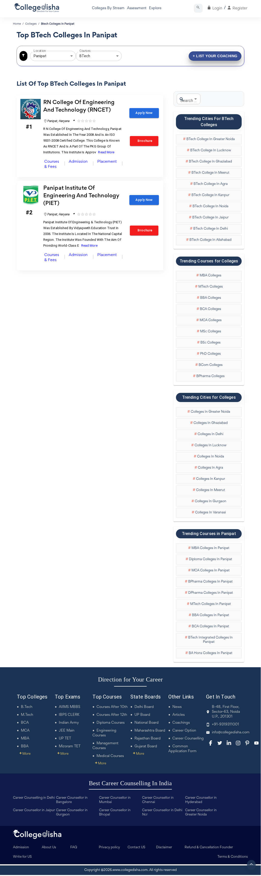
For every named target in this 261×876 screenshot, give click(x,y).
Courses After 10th (112, 707)
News (177, 707)
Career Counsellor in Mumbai (115, 800)
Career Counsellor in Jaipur (34, 810)
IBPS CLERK (69, 715)
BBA (25, 746)
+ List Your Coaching (215, 56)
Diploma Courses (111, 722)
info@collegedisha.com (231, 732)
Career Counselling (188, 738)
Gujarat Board (145, 746)
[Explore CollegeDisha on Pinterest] (247, 743)
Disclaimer (164, 847)
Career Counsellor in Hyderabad (201, 800)
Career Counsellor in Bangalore (72, 800)
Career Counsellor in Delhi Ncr (162, 812)
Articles (178, 715)
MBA (25, 738)
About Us (49, 847)
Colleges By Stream (108, 8)
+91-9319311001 (225, 724)
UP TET (65, 738)
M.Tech (27, 715)
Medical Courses (110, 756)
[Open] (71, 56)
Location (40, 51)
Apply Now (144, 113)
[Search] (198, 8)
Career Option (184, 730)
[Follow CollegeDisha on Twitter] (219, 743)
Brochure (144, 141)
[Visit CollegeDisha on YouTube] (256, 743)
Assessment (136, 8)
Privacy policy (109, 847)
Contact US (136, 847)
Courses (85, 51)
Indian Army (69, 722)
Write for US (22, 856)
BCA (25, 722)
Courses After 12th (112, 715)
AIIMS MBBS (69, 707)
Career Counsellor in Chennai (158, 800)
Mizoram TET (69, 746)
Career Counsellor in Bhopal (115, 812)
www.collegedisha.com (130, 870)
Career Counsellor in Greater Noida (201, 812)
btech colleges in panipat (57, 24)
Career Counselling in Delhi (34, 797)
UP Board (142, 715)
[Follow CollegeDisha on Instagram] (238, 743)
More (25, 753)
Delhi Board (144, 707)
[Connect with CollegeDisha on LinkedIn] (228, 743)
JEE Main (66, 730)
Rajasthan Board (147, 738)
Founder (226, 847)
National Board (146, 722)
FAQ (73, 847)
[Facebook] (210, 743)
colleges (31, 24)
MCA (25, 730)
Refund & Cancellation (202, 847)
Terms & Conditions (232, 856)
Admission (21, 847)
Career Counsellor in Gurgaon (72, 812)
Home (17, 24)
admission (78, 162)
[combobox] (45, 56)
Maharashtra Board (149, 730)
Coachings (181, 722)
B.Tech (26, 707)
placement (107, 162)
